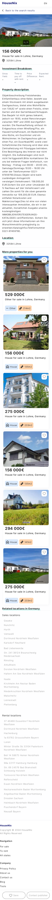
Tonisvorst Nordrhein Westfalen (21, 775)
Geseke (8, 620)
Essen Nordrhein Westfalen (19, 784)
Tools (3, 886)
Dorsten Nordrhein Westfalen (20, 669)
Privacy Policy (8, 868)
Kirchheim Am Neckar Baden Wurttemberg (20, 685)
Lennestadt (10, 700)
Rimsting (8, 660)
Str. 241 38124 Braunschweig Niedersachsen (20, 654)
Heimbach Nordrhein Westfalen (21, 802)
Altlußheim (10, 664)
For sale (4, 846)
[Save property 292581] (44, 435)
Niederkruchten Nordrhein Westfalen (24, 691)
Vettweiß (9, 634)
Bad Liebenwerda (13, 648)
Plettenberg (10, 704)
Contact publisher (38, 895)
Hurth (7, 629)
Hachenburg (10, 733)
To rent (4, 851)
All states (5, 855)
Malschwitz (10, 695)
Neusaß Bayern (12, 811)
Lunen (7, 742)
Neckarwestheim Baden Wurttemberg (25, 789)
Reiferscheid (11, 779)
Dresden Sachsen (13, 798)
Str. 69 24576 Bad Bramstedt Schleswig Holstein (20, 769)
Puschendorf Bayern (15, 807)
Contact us (6, 877)
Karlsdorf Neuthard (14, 642)
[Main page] (15, 3)
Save (15, 895)
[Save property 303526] (44, 318)
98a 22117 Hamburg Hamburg (20, 763)
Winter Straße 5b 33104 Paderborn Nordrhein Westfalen (23, 748)
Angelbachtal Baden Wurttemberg (23, 793)
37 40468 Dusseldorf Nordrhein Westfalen (22, 723)
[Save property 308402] (44, 552)
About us (5, 873)
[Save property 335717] (44, 493)
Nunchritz (9, 625)
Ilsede (7, 679)
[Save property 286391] (44, 260)
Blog (2, 881)
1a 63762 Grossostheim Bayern (21, 737)
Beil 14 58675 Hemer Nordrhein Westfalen (21, 757)
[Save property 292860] (44, 377)
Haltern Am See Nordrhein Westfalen (24, 673)
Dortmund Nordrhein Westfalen (21, 638)
